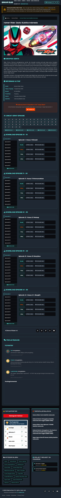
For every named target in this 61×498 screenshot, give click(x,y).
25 (37, 122)
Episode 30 (7, 243)
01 (5, 119)
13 (48, 119)
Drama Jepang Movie (9, 464)
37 (26, 124)
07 (26, 119)
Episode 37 (7, 273)
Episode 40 (7, 281)
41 (41, 124)
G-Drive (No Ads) (40, 144)
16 (5, 122)
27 (44, 122)
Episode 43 (7, 299)
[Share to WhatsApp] (50, 330)
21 (23, 122)
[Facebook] (45, 491)
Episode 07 (7, 156)
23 (30, 122)
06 (23, 119)
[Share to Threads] (41, 330)
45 (55, 124)
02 (8, 119)
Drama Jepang (22, 461)
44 (52, 124)
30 (55, 122)
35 (19, 124)
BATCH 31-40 (42, 130)
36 (23, 124)
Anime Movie (13, 461)
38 (30, 124)
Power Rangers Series (9, 473)
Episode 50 (7, 320)
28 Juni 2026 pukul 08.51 (16, 377)
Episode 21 (7, 216)
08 (30, 119)
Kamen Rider (15, 18)
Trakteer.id (31, 109)
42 (44, 124)
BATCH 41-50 (53, 130)
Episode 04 (7, 147)
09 (34, 119)
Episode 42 (7, 297)
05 (19, 119)
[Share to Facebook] (45, 330)
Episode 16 (7, 192)
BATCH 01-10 (9, 130)
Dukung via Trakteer (16, 416)
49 (16, 127)
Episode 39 (7, 278)
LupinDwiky (14, 371)
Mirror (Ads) (30, 144)
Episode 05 (7, 150)
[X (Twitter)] (53, 491)
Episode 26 (7, 231)
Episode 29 (7, 240)
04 (16, 119)
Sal (11, 350)
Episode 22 (7, 219)
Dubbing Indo (20, 464)
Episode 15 (7, 189)
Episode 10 (7, 165)
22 (26, 122)
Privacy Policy (20, 495)
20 (19, 122)
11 (41, 119)
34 (16, 124)
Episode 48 (7, 314)
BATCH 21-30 (31, 130)
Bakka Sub (21, 492)
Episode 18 (7, 198)
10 (37, 119)
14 (52, 119)
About (3, 495)
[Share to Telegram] (54, 330)
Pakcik (12, 360)
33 (12, 124)
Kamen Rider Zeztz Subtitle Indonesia (44, 415)
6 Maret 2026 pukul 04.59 (16, 355)
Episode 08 (8, 159)
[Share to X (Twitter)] (37, 330)
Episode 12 (7, 180)
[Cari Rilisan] (57, 2)
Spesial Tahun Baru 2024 (21, 476)
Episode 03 (7, 144)
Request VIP (17, 4)
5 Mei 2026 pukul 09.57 (16, 366)
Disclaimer (13, 495)
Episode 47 (7, 311)
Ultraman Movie (15, 482)
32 (8, 124)
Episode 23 (7, 222)
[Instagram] (49, 491)
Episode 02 (7, 141)
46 (5, 127)
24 (34, 122)
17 (8, 122)
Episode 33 (7, 261)
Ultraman (6, 482)
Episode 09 (7, 162)
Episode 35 (7, 267)
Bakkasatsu (24, 4)
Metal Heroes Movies (9, 470)
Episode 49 (7, 317)
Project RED (20, 473)
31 (5, 124)
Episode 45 (7, 305)
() (50, 2)
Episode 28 (7, 237)
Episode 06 (7, 153)
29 (52, 122)
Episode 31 (7, 255)
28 (48, 122)
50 (19, 127)
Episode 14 (7, 186)
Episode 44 (7, 302)
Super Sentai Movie (17, 479)
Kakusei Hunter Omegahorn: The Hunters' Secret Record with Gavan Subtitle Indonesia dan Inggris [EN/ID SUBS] (45, 431)
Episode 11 (7, 177)
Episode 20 (7, 204)
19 (16, 122)
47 (8, 127)
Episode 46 (7, 308)
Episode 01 (7, 138)
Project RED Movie (8, 476)
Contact (8, 495)
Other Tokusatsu (21, 470)
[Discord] (57, 491)
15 (55, 119)
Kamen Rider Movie (17, 467)
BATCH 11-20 (20, 130)
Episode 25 (7, 228)
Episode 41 (7, 294)
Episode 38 (7, 275)
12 (44, 119)
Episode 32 (7, 258)
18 (12, 122)
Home (8, 18)
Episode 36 (7, 270)
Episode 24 (7, 225)
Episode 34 (7, 264)
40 (37, 124)
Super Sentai (7, 479)
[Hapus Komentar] (22, 355)
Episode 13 (7, 183)
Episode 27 (7, 234)
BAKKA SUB (7, 2)
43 (48, 124)
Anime (5, 461)
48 (12, 127)
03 (12, 119)
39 (34, 124)
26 (41, 122)
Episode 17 (7, 195)
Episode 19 (7, 201)
